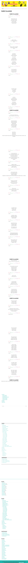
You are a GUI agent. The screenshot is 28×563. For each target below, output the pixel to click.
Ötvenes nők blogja (4, 548)
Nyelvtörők (3, 400)
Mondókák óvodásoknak (5, 428)
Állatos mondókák (5, 395)
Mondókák (3, 394)
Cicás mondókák (5, 507)
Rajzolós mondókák (5, 438)
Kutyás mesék (4, 528)
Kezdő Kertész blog (4, 550)
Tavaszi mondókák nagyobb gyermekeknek (7, 446)
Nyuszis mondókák (5, 509)
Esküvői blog (3, 551)
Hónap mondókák (4, 442)
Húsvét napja (3, 547)
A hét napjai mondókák (5, 441)
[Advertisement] (14, 30)
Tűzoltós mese (3, 493)
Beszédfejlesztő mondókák (5, 430)
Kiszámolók (3, 401)
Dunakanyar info (3, 549)
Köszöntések (3, 557)
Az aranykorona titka (4, 462)
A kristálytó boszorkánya (4, 459)
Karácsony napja (4, 541)
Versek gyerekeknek (4, 523)
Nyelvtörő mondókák (5, 398)
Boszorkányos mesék (4, 484)
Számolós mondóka (5, 399)
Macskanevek (3, 540)
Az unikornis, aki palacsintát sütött (5, 460)
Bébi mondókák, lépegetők (5, 426)
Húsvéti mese (4, 527)
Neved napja (3, 544)
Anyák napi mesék (4, 483)
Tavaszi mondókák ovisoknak (6, 445)
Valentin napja (3, 543)
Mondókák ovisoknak (5, 429)
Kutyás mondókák (5, 508)
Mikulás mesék (3, 490)
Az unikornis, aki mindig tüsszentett (6, 461)
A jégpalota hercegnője (4, 458)
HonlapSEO (22, 562)
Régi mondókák (4, 425)
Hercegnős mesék (4, 486)
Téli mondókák (4, 443)
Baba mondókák (4, 427)
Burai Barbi (20, 562)
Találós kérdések (4, 554)
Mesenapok (3, 556)
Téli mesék (3, 492)
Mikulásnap (3, 542)
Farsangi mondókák (5, 444)
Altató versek (3, 402)
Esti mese (3, 485)
